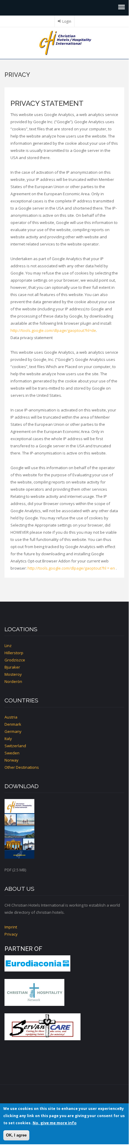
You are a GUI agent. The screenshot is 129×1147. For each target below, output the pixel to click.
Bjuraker (12, 667)
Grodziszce (14, 660)
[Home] (64, 42)
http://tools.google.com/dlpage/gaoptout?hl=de (53, 330)
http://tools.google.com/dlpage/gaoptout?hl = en (71, 568)
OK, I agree (16, 1135)
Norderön (13, 681)
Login (66, 21)
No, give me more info (55, 1122)
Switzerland (15, 745)
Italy (8, 738)
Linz (8, 645)
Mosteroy (13, 674)
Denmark (12, 724)
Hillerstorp (13, 652)
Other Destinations (21, 767)
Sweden (11, 753)
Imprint (10, 927)
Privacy (11, 934)
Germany (13, 731)
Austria (10, 717)
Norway (11, 760)
